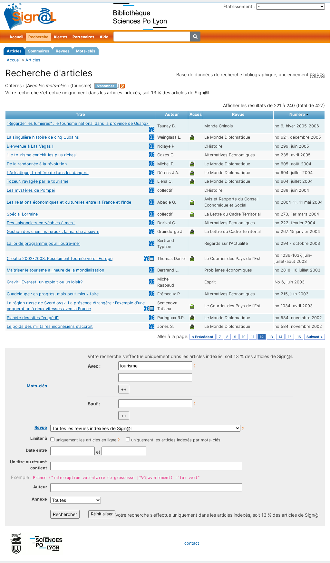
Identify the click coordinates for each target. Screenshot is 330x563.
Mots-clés (85, 51)
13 (271, 337)
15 (290, 337)
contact (191, 543)
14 (280, 337)
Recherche (38, 36)
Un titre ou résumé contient (28, 464)
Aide (104, 36)
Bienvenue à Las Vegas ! (30, 146)
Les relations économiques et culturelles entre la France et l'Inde (69, 202)
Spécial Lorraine (22, 214)
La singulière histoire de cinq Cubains (43, 137)
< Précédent (202, 337)
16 (299, 337)
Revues (63, 51)
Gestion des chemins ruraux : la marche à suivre (53, 231)
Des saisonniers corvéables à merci (41, 222)
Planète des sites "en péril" (33, 317)
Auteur (40, 487)
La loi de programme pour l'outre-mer (43, 243)
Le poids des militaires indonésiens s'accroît (50, 326)
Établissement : (239, 6)
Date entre (36, 450)
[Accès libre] (192, 137)
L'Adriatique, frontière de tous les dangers (48, 172)
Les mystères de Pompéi (31, 190)
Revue (40, 427)
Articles (14, 51)
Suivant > (314, 337)
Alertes (60, 36)
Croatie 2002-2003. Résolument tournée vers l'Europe (59, 258)
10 (244, 337)
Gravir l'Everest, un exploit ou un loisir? (44, 282)
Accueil (16, 36)
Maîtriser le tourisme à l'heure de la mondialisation (55, 270)
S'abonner (105, 86)
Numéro (297, 114)
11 (252, 337)
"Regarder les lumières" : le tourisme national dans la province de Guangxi (78, 123)
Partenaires (83, 36)
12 (262, 337)
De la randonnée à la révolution (37, 164)
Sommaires (38, 51)
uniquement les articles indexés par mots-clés (175, 440)
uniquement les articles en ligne (86, 440)
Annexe (39, 499)
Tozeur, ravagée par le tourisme (37, 181)
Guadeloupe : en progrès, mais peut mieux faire (53, 293)
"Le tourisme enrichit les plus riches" (42, 154)
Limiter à (38, 438)
